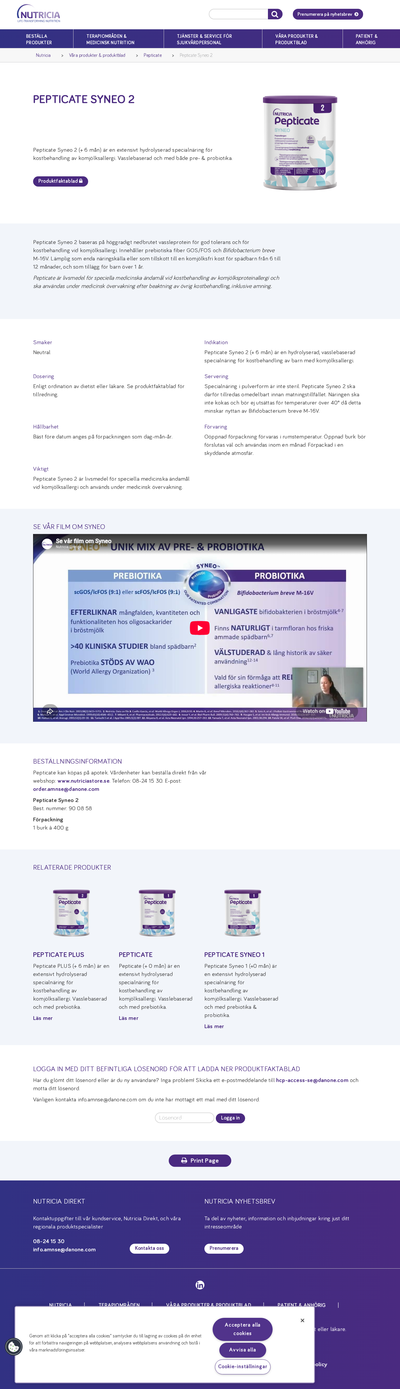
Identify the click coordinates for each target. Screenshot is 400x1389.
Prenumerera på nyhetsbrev (325, 14)
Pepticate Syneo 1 (234, 954)
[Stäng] (302, 1320)
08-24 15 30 (48, 1241)
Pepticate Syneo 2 (196, 55)
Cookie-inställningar (242, 1366)
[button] (13, 1346)
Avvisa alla (242, 1350)
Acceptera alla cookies (243, 1329)
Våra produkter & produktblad (296, 39)
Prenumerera (224, 1248)
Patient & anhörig (367, 39)
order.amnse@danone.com (66, 789)
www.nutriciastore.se (83, 781)
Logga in (230, 1118)
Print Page (205, 1161)
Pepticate (153, 55)
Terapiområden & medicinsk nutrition (110, 39)
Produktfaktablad (58, 181)
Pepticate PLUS (58, 954)
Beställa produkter (39, 39)
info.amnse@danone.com (64, 1250)
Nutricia (43, 55)
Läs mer (43, 1018)
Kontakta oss (149, 1248)
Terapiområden (119, 1305)
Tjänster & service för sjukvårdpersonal (204, 39)
